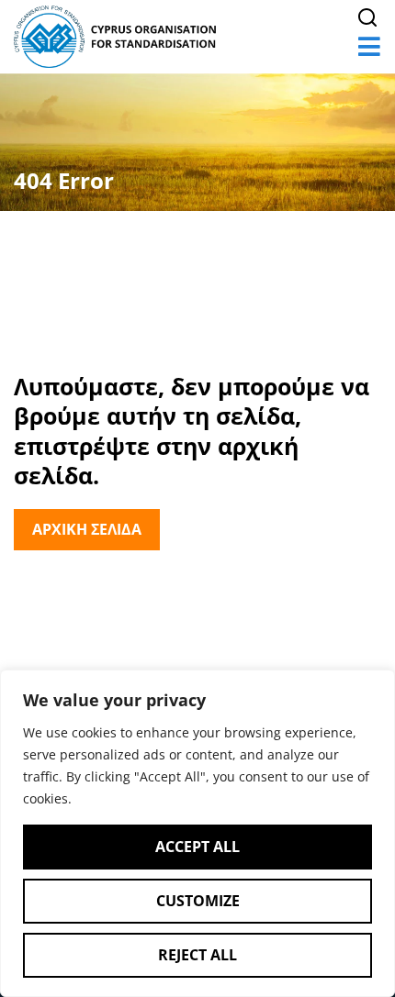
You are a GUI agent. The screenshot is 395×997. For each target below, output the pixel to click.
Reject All (197, 955)
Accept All (197, 846)
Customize (198, 901)
